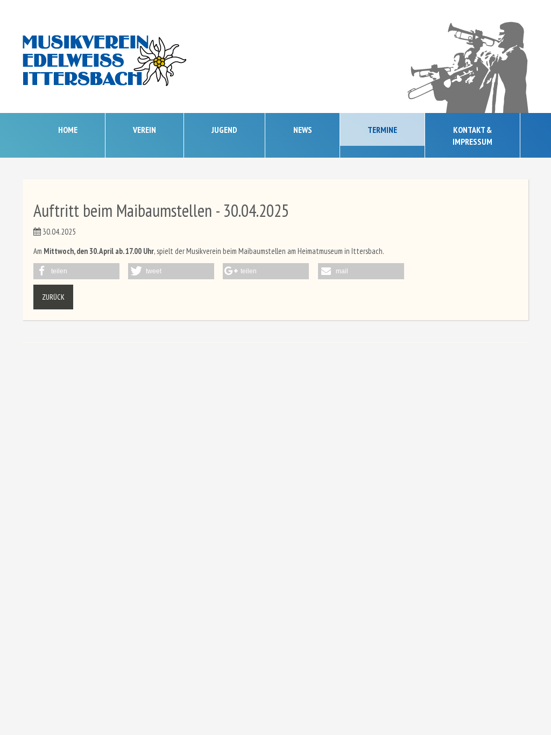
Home (67, 129)
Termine (382, 129)
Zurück (53, 297)
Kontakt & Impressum (472, 135)
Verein (144, 129)
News (302, 129)
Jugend (224, 129)
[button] (76, 271)
